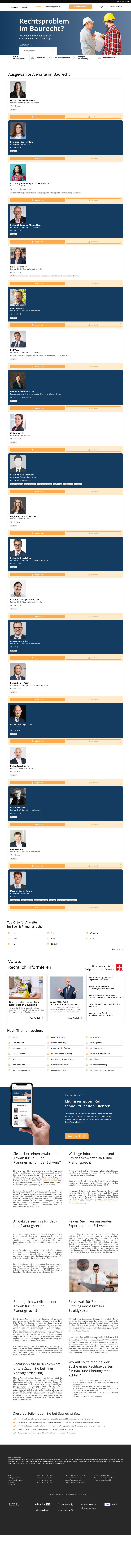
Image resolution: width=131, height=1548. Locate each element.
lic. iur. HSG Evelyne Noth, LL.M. (25, 599)
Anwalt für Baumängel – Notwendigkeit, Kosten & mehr (102, 987)
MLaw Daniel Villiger (19, 641)
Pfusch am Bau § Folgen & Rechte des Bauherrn (104, 1005)
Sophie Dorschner (18, 267)
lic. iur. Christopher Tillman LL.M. (25, 225)
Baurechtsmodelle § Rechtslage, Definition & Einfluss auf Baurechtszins (105, 996)
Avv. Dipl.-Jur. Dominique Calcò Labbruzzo (29, 183)
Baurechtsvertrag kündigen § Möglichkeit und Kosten (101, 978)
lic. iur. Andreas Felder (20, 558)
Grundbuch (40, 58)
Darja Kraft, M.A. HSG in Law (23, 516)
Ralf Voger (15, 350)
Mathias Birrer (17, 849)
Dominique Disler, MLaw (21, 142)
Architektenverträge (49, 1181)
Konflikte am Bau (109, 58)
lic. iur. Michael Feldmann (22, 475)
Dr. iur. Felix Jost (17, 807)
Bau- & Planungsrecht (18, 58)
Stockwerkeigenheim (62, 58)
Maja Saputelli (17, 433)
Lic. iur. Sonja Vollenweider (22, 100)
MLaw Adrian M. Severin (21, 891)
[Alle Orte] (122, 949)
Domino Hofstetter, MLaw (22, 391)
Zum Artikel (35, 1018)
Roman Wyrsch (17, 308)
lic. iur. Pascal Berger (20, 766)
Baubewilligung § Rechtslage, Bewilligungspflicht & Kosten (101, 1014)
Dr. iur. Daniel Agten (19, 683)
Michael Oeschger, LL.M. (21, 724)
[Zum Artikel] (42, 1018)
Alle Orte (116, 949)
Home (38, 6)
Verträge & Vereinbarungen (83, 58)
